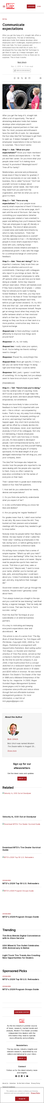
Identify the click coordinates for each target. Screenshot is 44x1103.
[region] (22, 1095)
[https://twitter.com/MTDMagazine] (24, 1076)
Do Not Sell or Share (23, 1083)
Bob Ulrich (22, 62)
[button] (4, 6)
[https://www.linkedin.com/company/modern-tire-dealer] (22, 1076)
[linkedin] (18, 78)
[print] (40, 78)
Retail (4, 19)
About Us (5, 1083)
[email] (29, 78)
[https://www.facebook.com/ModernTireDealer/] (16, 1076)
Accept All (22, 1099)
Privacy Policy (35, 1083)
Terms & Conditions (8, 1087)
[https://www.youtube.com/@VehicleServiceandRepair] (27, 1076)
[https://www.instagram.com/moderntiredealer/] (19, 1076)
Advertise (13, 1083)
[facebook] (15, 78)
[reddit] (26, 78)
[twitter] (22, 78)
